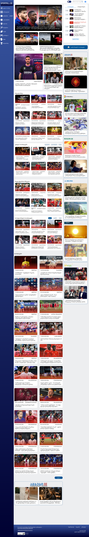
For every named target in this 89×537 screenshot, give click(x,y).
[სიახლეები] (38, 484)
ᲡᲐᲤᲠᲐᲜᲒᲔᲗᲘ (58, 336)
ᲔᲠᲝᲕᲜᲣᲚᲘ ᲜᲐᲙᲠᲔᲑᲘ (31, 402)
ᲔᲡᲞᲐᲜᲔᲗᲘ (59, 270)
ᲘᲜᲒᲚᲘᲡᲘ (34, 270)
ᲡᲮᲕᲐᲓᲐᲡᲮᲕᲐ (58, 424)
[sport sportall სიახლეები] (85, 2)
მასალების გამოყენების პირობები (25, 528)
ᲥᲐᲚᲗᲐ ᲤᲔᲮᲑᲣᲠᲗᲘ (56, 314)
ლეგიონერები (38, 81)
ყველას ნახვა (76, 39)
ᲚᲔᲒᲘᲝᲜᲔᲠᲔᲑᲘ (58, 380)
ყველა (58, 477)
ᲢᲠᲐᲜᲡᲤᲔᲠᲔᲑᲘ (58, 358)
